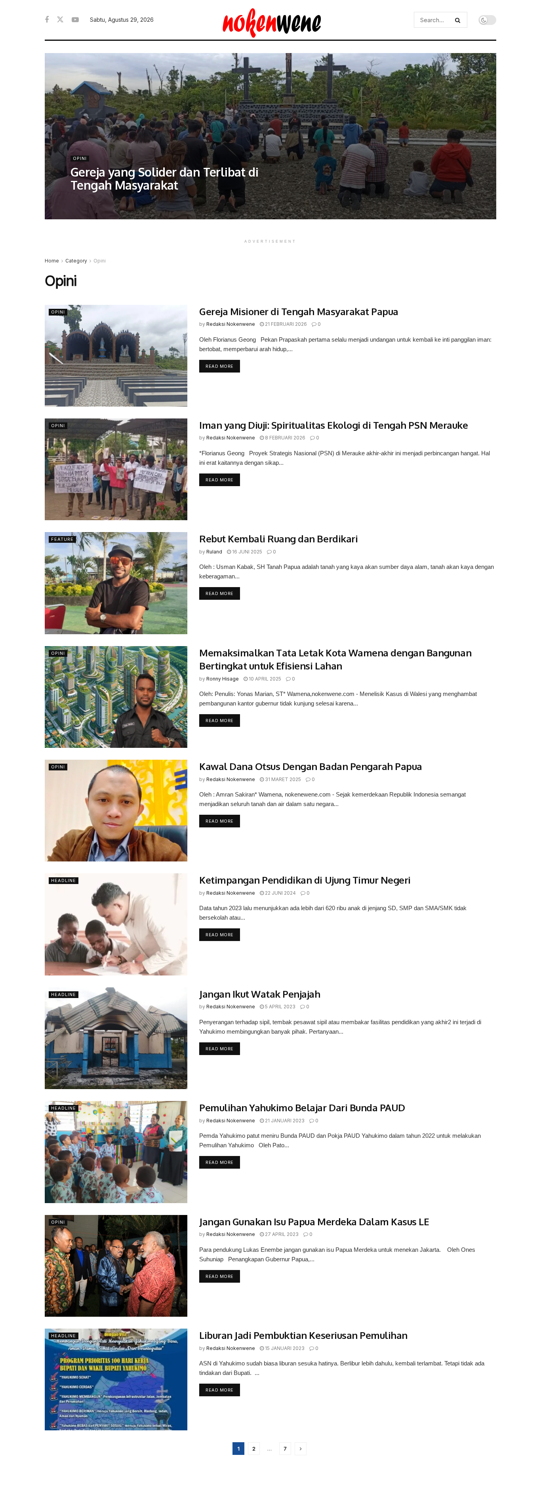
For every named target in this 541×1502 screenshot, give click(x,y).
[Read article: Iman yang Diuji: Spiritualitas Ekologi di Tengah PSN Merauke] (116, 469)
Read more (223, 366)
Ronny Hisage (222, 679)
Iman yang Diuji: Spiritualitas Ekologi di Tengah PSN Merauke (333, 425)
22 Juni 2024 (280, 893)
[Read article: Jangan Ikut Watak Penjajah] (116, 1038)
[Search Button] (459, 20)
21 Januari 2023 (284, 1121)
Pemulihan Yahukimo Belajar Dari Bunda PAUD (302, 1107)
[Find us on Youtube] (75, 20)
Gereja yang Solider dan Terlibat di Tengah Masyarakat (164, 178)
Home (52, 261)
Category (76, 261)
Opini (80, 158)
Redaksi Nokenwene (102, 201)
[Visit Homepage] (270, 20)
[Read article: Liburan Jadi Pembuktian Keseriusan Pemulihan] (116, 1379)
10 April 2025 (264, 679)
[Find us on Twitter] (60, 20)
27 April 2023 (281, 1234)
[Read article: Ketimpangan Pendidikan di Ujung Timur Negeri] (116, 924)
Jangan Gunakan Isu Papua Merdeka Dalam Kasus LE (314, 1221)
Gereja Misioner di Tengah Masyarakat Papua (298, 311)
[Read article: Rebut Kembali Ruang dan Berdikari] (116, 583)
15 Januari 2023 (284, 1348)
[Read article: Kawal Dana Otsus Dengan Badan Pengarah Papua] (116, 810)
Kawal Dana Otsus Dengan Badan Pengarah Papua (313, 766)
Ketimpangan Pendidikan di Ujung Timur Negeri (305, 880)
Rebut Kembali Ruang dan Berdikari (278, 538)
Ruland (214, 552)
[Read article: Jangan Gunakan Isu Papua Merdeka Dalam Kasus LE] (116, 1266)
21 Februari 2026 (285, 324)
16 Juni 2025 (246, 552)
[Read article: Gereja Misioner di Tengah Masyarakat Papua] (116, 356)
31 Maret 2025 (282, 779)
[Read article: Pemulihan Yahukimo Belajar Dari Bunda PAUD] (116, 1152)
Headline (63, 880)
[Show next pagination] (301, 1448)
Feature (62, 539)
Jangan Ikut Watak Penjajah (259, 994)
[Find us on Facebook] (47, 20)
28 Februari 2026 (157, 201)
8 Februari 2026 (284, 438)
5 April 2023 (279, 1007)
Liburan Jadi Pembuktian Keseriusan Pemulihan (303, 1335)
